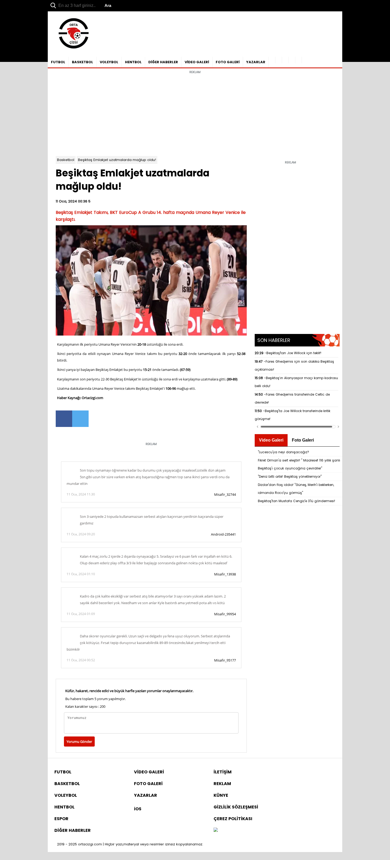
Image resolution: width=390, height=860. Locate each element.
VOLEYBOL (109, 62)
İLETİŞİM (223, 772)
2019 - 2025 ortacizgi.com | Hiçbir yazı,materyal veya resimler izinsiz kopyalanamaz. (130, 844)
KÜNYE (221, 795)
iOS (137, 809)
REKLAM (222, 784)
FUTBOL (58, 62)
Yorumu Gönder (79, 741)
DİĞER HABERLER (163, 62)
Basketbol (65, 159)
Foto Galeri (303, 440)
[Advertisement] (195, 113)
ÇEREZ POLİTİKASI (233, 819)
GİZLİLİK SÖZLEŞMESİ (236, 807)
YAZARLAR (255, 62)
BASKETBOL (82, 62)
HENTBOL (133, 62)
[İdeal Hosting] (216, 830)
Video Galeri (271, 440)
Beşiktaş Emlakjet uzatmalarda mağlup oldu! (117, 159)
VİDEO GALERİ (197, 62)
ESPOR (61, 819)
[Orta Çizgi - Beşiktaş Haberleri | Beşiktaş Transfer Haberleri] (71, 48)
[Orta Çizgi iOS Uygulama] (298, 60)
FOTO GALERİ (228, 62)
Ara (108, 5)
